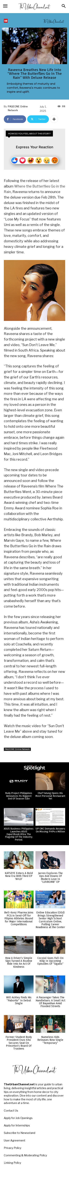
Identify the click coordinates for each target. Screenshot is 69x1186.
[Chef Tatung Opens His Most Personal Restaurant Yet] (50, 781)
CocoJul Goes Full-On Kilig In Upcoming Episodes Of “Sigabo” (50, 961)
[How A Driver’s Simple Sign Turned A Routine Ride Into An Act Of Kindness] (19, 945)
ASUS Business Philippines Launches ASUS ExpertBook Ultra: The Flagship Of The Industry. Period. (19, 834)
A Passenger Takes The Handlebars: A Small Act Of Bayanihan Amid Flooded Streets (50, 1002)
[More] (54, 119)
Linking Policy (12, 1162)
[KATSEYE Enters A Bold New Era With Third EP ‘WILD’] (19, 860)
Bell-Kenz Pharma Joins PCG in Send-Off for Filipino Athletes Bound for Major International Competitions (18, 918)
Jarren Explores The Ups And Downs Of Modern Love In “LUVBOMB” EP (50, 878)
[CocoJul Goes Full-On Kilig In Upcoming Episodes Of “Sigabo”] (50, 945)
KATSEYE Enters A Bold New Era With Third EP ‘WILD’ (19, 876)
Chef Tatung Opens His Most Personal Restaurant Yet (50, 796)
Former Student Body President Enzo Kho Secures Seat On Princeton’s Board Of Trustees (19, 1042)
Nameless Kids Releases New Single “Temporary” (50, 1040)
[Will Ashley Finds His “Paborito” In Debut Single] (19, 984)
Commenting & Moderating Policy (25, 1155)
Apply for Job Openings (18, 1118)
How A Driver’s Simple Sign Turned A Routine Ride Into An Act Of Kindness (18, 962)
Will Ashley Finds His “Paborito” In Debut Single (18, 1000)
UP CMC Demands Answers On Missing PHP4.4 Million (50, 830)
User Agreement (14, 1140)
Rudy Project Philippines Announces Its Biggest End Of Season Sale (18, 796)
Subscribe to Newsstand (19, 1132)
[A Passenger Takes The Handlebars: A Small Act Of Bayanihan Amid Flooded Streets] (50, 984)
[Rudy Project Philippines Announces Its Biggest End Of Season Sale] (19, 781)
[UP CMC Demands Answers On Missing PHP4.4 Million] (50, 817)
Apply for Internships (17, 1125)
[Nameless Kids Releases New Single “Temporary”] (50, 1024)
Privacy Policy (12, 1147)
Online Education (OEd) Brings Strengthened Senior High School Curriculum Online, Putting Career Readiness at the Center (50, 920)
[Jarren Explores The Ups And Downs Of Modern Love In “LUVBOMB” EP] (50, 860)
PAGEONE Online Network (18, 108)
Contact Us (11, 1110)
